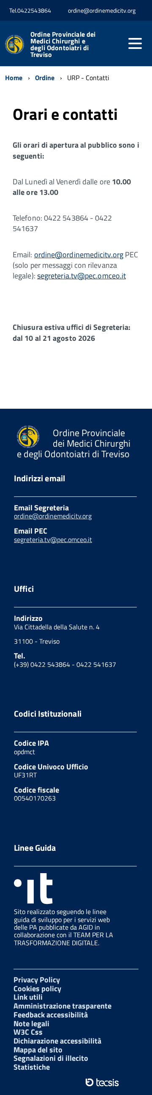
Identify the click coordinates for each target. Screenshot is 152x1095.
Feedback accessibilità (51, 1014)
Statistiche (32, 1067)
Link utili (28, 997)
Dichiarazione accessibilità (57, 1040)
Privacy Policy (37, 979)
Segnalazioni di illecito (51, 1058)
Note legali (31, 1023)
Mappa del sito (38, 1049)
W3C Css (28, 1032)
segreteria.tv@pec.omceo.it (81, 275)
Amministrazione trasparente (62, 1005)
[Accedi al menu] (135, 43)
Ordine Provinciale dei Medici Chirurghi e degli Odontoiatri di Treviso (63, 44)
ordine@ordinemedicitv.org (78, 254)
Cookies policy (37, 988)
